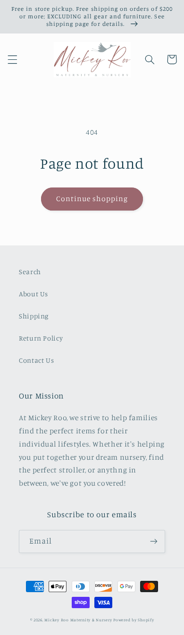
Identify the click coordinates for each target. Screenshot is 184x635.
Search (30, 272)
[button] (12, 59)
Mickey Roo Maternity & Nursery (78, 619)
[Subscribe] (154, 541)
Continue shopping (92, 198)
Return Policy (41, 338)
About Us (33, 294)
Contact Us (36, 360)
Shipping (34, 316)
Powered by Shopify (133, 619)
